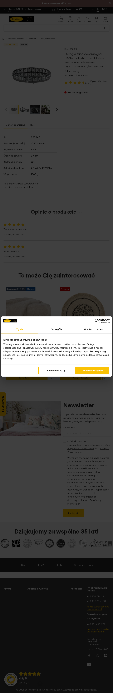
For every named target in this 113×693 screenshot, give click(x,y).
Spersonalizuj (54, 370)
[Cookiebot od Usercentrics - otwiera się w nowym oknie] (97, 321)
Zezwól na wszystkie (92, 370)
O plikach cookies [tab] (93, 329)
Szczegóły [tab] (56, 329)
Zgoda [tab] (19, 329)
